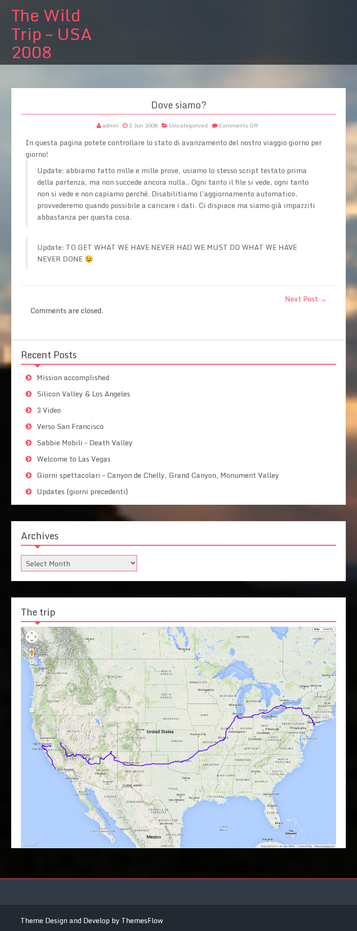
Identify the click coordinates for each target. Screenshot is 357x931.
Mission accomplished (73, 377)
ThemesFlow (142, 920)
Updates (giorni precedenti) (82, 491)
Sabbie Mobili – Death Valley (84, 442)
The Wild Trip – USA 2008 (51, 33)
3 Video (49, 409)
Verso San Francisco (70, 426)
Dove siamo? (178, 105)
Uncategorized (188, 125)
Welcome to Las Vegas (74, 458)
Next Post (306, 298)
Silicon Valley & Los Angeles (83, 393)
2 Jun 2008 (143, 125)
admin (110, 125)
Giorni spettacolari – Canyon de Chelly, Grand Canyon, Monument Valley (158, 475)
